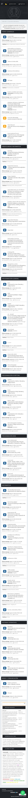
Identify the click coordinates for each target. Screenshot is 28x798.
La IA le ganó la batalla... (7, 234)
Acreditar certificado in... (7, 508)
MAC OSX (10, 657)
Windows (10, 626)
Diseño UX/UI (11, 580)
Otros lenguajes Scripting (14, 423)
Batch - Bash (11, 400)
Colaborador (17, 779)
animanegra (16, 93)
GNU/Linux (11, 637)
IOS (9, 666)
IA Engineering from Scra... (7, 543)
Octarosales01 (18, 543)
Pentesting (9, 185)
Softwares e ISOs (12, 558)
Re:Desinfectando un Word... (8, 446)
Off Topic (10, 80)
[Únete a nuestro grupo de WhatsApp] (23, 793)
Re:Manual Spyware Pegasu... (8, 211)
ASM (9, 293)
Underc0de (11, 36)
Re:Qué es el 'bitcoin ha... (7, 531)
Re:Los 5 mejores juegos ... (7, 576)
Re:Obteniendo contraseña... (8, 183)
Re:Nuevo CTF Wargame (7, 270)
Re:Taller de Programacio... (7, 66)
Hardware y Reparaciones (15, 547)
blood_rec (11, 761)
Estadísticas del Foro (10, 736)
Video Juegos (11, 570)
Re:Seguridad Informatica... (7, 56)
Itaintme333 (11, 760)
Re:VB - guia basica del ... (7, 334)
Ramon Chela (19, 211)
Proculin (16, 614)
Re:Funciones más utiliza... (7, 419)
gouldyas (16, 334)
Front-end (10, 460)
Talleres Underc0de (13, 61)
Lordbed (16, 310)
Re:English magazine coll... (7, 614)
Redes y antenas (12, 682)
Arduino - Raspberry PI (11, 604)
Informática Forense (13, 238)
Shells (13, 185)
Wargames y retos (12, 264)
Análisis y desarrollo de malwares (17, 201)
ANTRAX (17, 446)
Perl (9, 412)
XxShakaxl (16, 531)
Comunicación (6, 780)
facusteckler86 (18, 370)
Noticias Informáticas (13, 71)
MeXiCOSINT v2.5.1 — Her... (8, 248)
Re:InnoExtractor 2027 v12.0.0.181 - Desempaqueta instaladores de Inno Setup (10, 715)
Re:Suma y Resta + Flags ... (7, 300)
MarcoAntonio (16, 113)
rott (16, 760)
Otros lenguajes (12, 365)
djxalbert (17, 183)
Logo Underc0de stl (6, 520)
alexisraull (16, 508)
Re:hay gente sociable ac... (7, 85)
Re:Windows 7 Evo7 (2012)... (8, 563)
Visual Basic (11, 329)
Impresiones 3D (12, 512)
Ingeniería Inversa (13, 165)
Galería (17, 589)
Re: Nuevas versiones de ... (7, 673)
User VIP (16, 782)
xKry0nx (21, 761)
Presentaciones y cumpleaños (13, 87)
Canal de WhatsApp (13, 117)
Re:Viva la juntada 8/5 (6, 41)
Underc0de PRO (10, 782)
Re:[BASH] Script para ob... (7, 408)
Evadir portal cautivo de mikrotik (10, 712)
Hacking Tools (10, 161)
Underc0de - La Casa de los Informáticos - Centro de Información (11, 703)
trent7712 (16, 761)
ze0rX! (13, 520)
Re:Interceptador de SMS (7, 360)
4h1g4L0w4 (17, 662)
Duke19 (20, 719)
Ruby (9, 390)
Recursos (13, 589)
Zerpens (20, 796)
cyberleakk (5, 765)
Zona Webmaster (12, 440)
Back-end (10, 473)
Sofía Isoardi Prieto (19, 456)
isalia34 (16, 587)
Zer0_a (9, 763)
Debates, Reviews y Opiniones (16, 102)
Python (9, 379)
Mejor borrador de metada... (8, 197)
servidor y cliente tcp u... (7, 347)
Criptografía (11, 252)
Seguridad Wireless (13, 220)
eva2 (16, 419)
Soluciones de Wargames (12, 273)
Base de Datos (11, 451)
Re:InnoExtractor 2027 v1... (7, 172)
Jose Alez (17, 563)
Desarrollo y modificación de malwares (10, 215)
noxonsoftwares (18, 172)
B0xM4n (16, 673)
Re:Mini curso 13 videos (7, 431)
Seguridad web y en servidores (16, 189)
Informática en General (14, 48)
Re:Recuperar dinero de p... (7, 98)
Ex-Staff (11, 780)
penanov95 (5, 760)
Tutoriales (9, 589)
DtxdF (21, 93)
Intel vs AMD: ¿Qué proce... (7, 553)
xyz (18, 765)
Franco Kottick (18, 602)
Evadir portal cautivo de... (7, 159)
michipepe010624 (12, 765)
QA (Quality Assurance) (14, 489)
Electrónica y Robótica (14, 593)
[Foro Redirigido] (4, 118)
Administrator (6, 779)
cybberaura (22, 741)
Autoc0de (9, 497)
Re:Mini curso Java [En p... (7, 289)
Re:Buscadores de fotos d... (7, 587)
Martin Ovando (18, 66)
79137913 (16, 325)
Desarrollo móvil (12, 354)
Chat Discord (11, 125)
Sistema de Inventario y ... (7, 480)
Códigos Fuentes (10, 337)
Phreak (10, 693)
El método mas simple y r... (7, 662)
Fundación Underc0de (20, 44)
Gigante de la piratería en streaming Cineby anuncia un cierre (9, 728)
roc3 (15, 289)
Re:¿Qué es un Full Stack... (7, 469)
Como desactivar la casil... (7, 697)
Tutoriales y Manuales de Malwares (14, 214)
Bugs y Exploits (12, 176)
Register (14, 27)
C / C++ (9, 342)
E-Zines (8, 617)
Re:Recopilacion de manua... (8, 602)
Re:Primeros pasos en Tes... (7, 495)
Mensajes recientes (10, 707)
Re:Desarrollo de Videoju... (7, 396)
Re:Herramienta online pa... (7, 456)
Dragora (15, 572)
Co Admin (12, 779)
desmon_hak (17, 300)
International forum (13, 133)
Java (9, 283)
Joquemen (16, 159)
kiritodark (17, 56)
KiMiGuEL (16, 225)
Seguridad (10, 230)
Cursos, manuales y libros (14, 609)
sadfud (14, 155)
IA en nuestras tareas (6, 113)
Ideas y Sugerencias (11, 44)
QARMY (24, 796)
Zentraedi (16, 360)
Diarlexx (14, 41)
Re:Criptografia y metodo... (7, 260)
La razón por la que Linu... (7, 642)
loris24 (15, 347)
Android (10, 646)
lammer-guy (17, 260)
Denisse (14, 109)
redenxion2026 (19, 386)
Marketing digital (12, 502)
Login (19, 27)
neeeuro (16, 85)
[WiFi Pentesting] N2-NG (7, 225)
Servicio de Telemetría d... (7, 633)
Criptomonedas (12, 524)
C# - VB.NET (11, 314)
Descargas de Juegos (11, 565)
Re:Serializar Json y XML (7, 325)
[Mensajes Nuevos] (4, 37)
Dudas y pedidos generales (15, 92)
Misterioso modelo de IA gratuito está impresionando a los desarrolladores (10, 732)
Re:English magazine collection (9, 718)
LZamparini (17, 576)
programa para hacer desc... (8, 386)
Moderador (16, 780)
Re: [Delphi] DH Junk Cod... (7, 310)
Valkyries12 (16, 469)
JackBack (17, 141)
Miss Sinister (16, 53)
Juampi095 (16, 431)
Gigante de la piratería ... (7, 75)
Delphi (9, 303)
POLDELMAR (15, 763)
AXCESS (15, 75)
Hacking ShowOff (18, 185)
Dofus (16, 396)
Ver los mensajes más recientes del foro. (12, 746)
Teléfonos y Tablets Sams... (7, 653)
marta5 (15, 270)
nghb (18, 760)
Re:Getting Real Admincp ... (7, 141)
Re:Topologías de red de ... (7, 688)
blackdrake (15, 207)
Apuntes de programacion (7, 370)
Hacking (10, 150)
